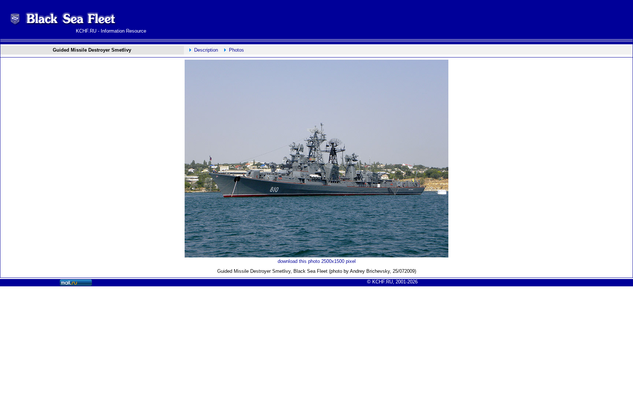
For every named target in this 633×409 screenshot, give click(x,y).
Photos (236, 50)
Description (206, 50)
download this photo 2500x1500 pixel (317, 261)
